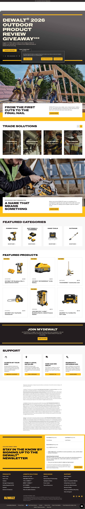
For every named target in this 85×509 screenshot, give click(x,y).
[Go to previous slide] (78, 126)
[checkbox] (47, 452)
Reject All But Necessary (47, 58)
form (64, 465)
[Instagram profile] (76, 496)
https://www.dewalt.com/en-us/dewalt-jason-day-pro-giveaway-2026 (42, 421)
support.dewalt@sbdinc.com (52, 466)
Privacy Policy (65, 464)
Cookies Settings (27, 58)
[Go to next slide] (81, 126)
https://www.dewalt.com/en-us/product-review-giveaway (34, 391)
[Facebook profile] (74, 496)
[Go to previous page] (3, 56)
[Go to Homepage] (9, 498)
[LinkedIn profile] (82, 496)
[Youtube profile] (79, 496)
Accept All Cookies (58, 58)
